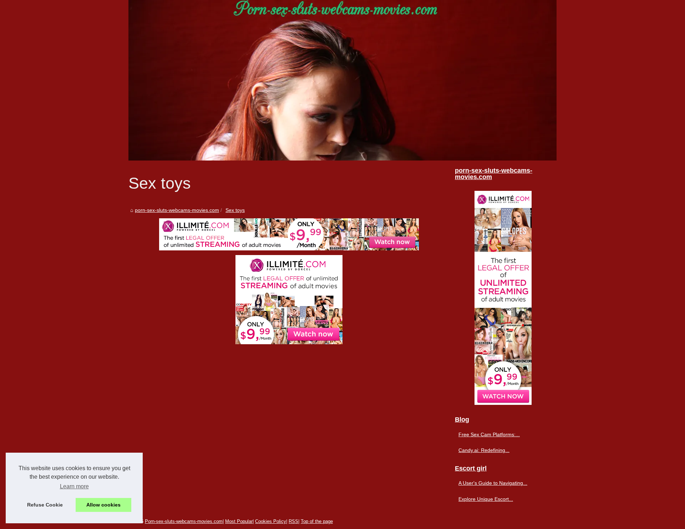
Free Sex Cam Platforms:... (489, 434)
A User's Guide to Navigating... (492, 483)
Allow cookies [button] (103, 505)
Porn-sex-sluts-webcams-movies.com (184, 521)
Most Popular (239, 521)
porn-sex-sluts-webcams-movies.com (177, 210)
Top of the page (317, 521)
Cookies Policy (270, 521)
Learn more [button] (74, 486)
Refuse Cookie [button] (45, 505)
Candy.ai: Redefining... (483, 450)
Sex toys (235, 210)
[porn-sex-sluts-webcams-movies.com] (342, 80)
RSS (293, 521)
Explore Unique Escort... (485, 499)
